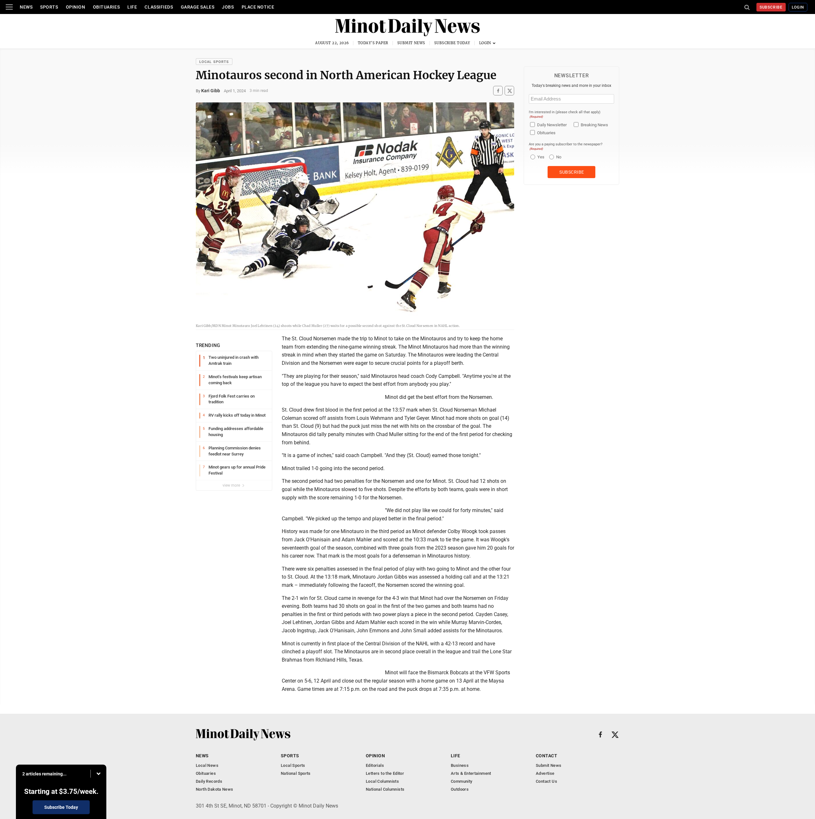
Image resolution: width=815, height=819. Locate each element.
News (26, 7)
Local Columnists (382, 781)
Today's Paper (373, 43)
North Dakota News (214, 789)
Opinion (75, 7)
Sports (49, 7)
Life (132, 7)
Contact (546, 755)
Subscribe (771, 7)
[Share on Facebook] (498, 91)
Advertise (545, 773)
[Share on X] (509, 91)
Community (461, 781)
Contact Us (546, 781)
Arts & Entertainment (471, 773)
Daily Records (209, 781)
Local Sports (214, 62)
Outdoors (460, 789)
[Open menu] (9, 7)
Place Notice (258, 7)
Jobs (228, 7)
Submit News (411, 43)
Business (460, 765)
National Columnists (385, 789)
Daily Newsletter (552, 124)
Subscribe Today (452, 43)
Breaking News (594, 124)
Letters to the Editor (385, 773)
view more (232, 485)
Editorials (375, 765)
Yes (540, 157)
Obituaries (106, 7)
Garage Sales (198, 7)
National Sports (296, 773)
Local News (207, 765)
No (558, 157)
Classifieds (159, 7)
